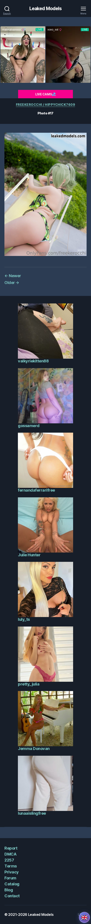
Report (10, 848)
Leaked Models (45, 8)
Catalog (11, 884)
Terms (10, 866)
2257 (9, 860)
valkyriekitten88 (33, 361)
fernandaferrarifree (36, 490)
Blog (8, 890)
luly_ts (24, 619)
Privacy (11, 872)
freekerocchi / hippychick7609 (45, 104)
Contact (12, 896)
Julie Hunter (29, 555)
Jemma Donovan (34, 748)
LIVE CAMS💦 (45, 94)
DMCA (10, 854)
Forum (10, 878)
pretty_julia (28, 684)
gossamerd (29, 425)
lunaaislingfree (32, 813)
